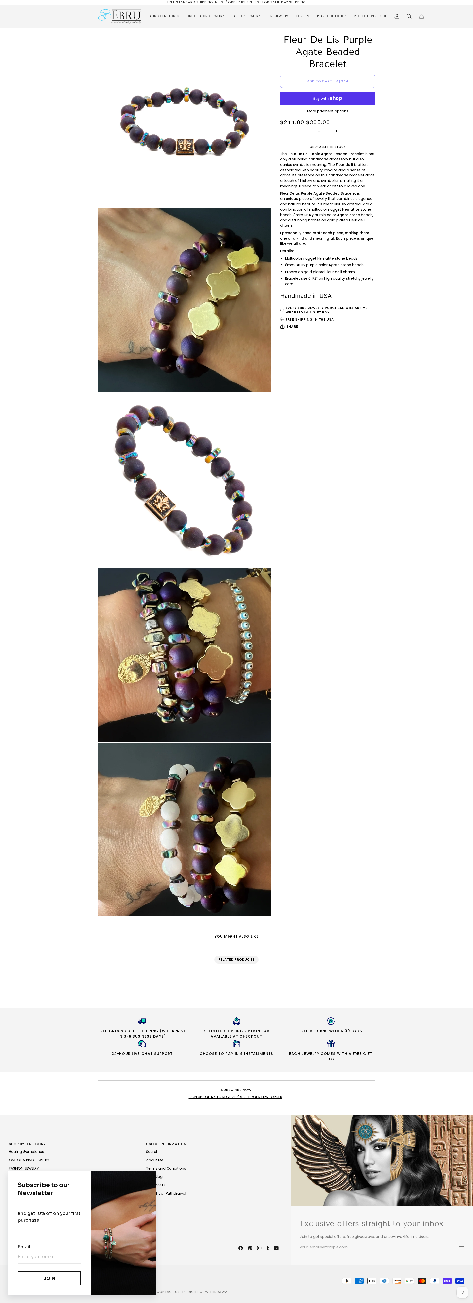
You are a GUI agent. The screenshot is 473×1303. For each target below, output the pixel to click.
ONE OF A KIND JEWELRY (29, 1160)
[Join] (460, 1247)
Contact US (156, 1184)
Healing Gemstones (26, 1151)
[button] (162, 16)
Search (152, 1151)
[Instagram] (259, 1248)
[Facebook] (240, 1248)
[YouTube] (276, 1248)
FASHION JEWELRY (24, 1168)
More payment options (327, 111)
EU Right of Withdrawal (166, 1193)
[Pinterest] (250, 1248)
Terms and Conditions (166, 1168)
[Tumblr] (268, 1248)
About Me (154, 1160)
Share (292, 326)
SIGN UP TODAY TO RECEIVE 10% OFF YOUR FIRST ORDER (235, 1097)
